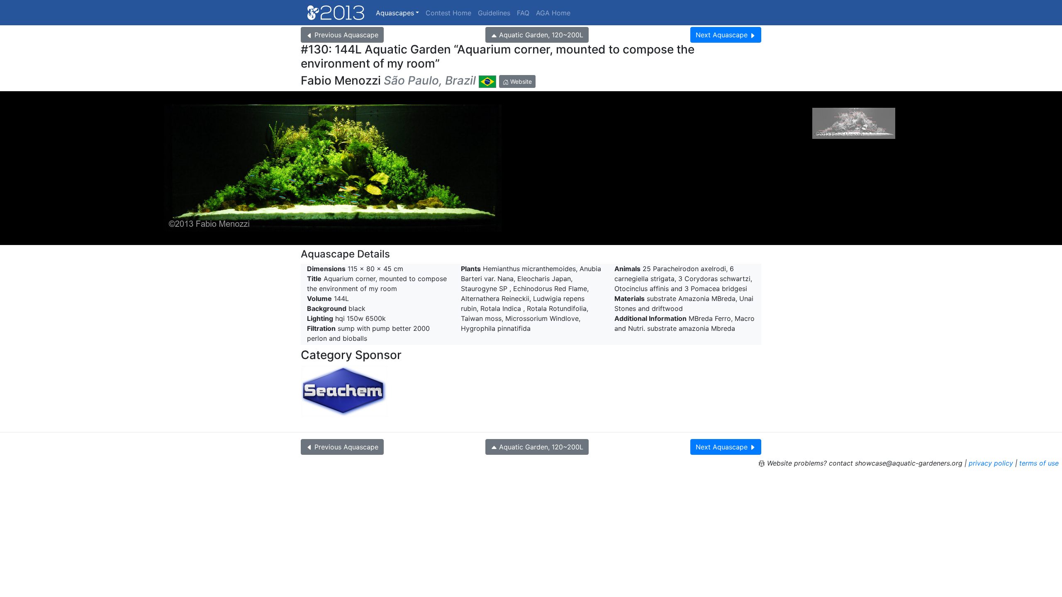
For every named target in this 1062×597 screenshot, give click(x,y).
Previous (346, 35)
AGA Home (553, 13)
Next (722, 35)
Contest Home (448, 13)
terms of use (1039, 463)
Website (520, 81)
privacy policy (991, 463)
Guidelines (494, 13)
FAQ (523, 13)
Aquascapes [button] (395, 13)
